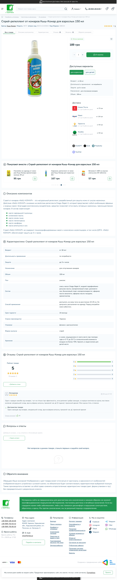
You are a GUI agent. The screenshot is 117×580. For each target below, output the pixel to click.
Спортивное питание (54, 532)
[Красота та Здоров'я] (9, 504)
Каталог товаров (75, 521)
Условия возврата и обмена (76, 534)
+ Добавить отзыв (14, 384)
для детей (90, 72)
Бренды (72, 553)
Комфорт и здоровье (12, 17)
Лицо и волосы (55, 524)
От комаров (42, 17)
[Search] (66, 9)
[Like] (17, 415)
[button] (61, 185)
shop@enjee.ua (27, 536)
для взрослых (76, 72)
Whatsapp (112, 529)
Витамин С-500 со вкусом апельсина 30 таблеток (98, 172)
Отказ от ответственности (75, 539)
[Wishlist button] (111, 39)
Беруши (53, 521)
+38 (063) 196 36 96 (8, 521)
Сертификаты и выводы (75, 525)
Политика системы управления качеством (77, 549)
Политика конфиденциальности (77, 530)
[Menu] (2, 9)
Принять (108, 572)
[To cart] (35, 179)
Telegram (112, 522)
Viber (110, 525)
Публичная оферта (76, 545)
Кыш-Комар (11, 26)
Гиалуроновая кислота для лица (56, 542)
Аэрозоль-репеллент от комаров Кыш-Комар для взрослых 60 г (62, 173)
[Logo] (9, 9)
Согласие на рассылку (77, 542)
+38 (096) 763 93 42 (8, 524)
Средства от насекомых (28, 17)
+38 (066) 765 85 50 (8, 526)
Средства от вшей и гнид (54, 537)
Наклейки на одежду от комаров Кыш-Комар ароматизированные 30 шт (25, 173)
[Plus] (82, 55)
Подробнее (91, 573)
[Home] (2, 17)
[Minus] (74, 55)
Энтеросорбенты (56, 545)
